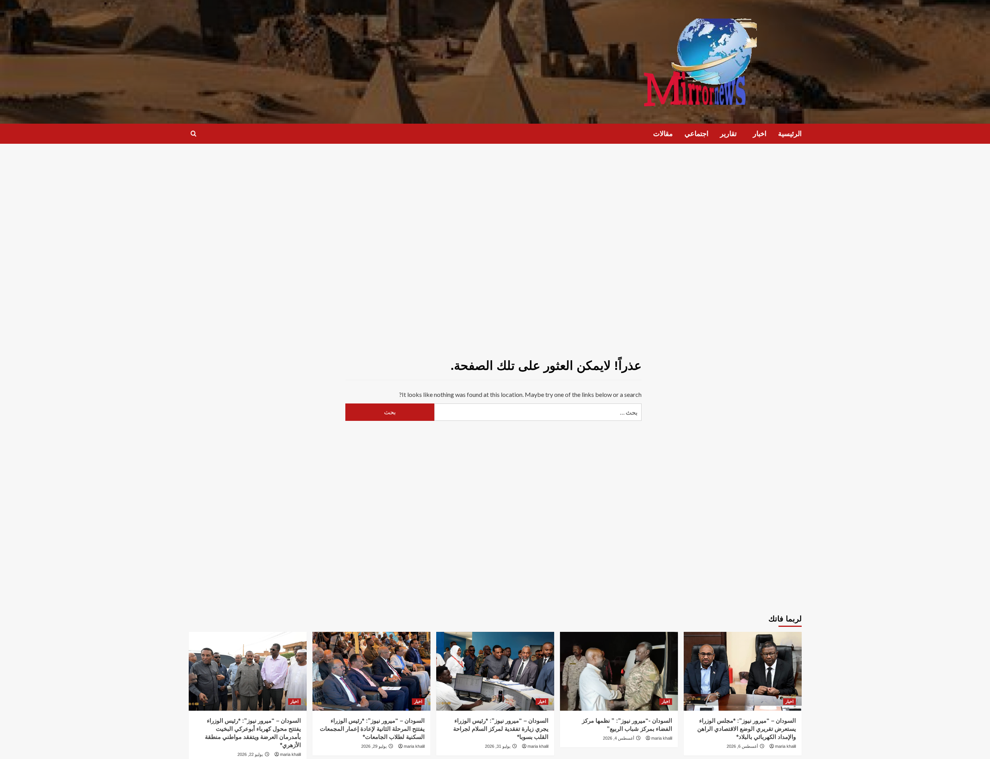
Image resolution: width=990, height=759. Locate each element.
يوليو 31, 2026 (497, 746)
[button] (193, 133)
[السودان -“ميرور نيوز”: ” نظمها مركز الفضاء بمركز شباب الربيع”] (619, 671)
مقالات (663, 134)
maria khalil (785, 746)
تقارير (728, 134)
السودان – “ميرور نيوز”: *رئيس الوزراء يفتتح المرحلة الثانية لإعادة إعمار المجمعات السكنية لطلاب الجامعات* (372, 728)
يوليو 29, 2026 (374, 746)
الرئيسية (790, 134)
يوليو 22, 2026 (250, 754)
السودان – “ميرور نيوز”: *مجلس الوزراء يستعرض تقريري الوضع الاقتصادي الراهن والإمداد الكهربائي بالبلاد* (746, 728)
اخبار (759, 134)
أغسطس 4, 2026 (618, 738)
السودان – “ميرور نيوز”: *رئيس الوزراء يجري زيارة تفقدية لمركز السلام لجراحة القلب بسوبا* (500, 728)
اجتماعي (696, 134)
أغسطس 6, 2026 (742, 746)
